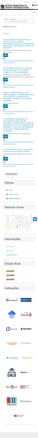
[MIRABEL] (11, 387)
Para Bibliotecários (11, 255)
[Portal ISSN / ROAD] (26, 387)
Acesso (34, 2)
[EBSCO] (26, 300)
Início (6, 19)
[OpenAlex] (26, 329)
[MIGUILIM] (26, 343)
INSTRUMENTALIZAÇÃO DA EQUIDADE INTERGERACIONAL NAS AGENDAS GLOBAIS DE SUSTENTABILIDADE (17, 70)
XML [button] (5, 55)
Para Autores (10, 251)
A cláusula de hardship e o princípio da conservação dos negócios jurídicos (18, 150)
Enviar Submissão (11, 174)
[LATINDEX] (26, 314)
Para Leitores (10, 246)
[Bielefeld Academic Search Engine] (26, 358)
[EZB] (26, 372)
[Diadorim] (11, 343)
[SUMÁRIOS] (11, 358)
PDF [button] (5, 79)
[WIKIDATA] (11, 401)
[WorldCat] (26, 401)
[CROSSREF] (11, 300)
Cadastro (26, 2)
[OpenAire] (11, 329)
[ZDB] (19, 416)
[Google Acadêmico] (11, 314)
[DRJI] (11, 372)
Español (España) (13, 194)
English (10, 190)
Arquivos (13, 19)
